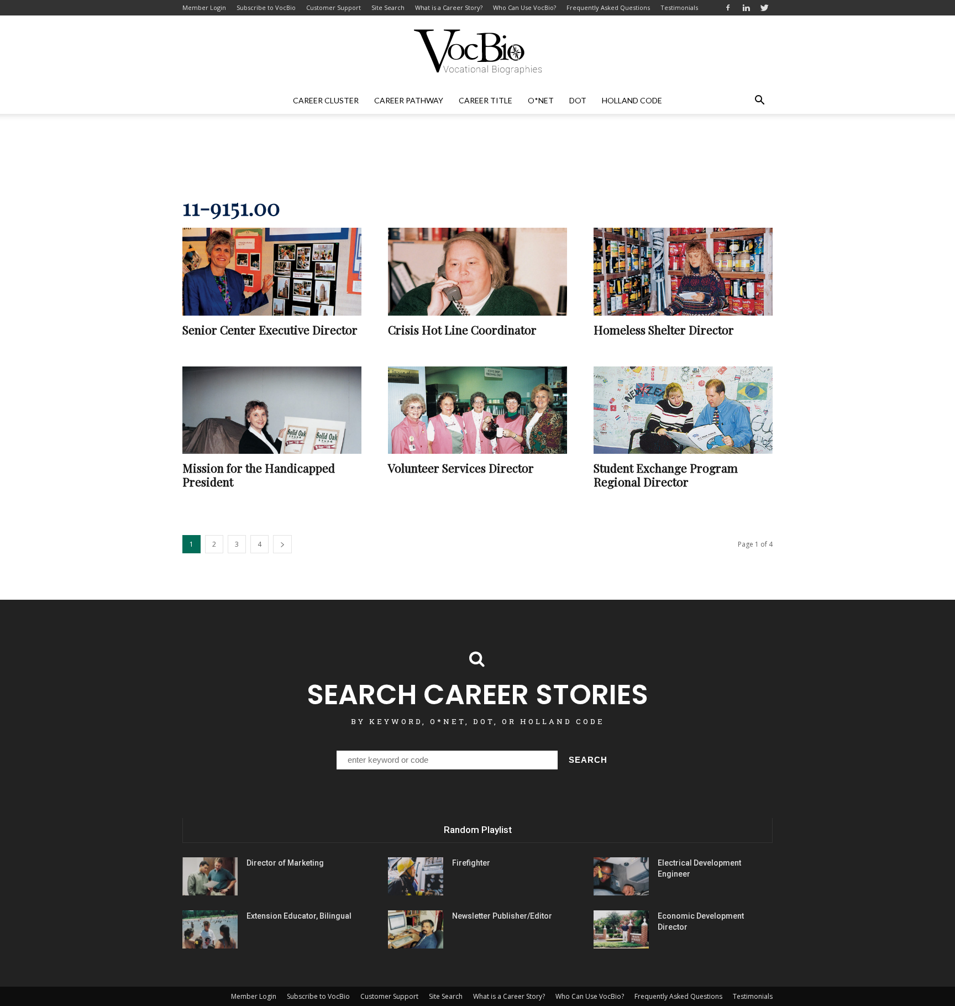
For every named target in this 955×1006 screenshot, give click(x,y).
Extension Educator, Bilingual (298, 915)
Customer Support (333, 7)
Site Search (388, 7)
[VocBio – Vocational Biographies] (477, 52)
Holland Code (632, 100)
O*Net (541, 100)
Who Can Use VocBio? (524, 7)
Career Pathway (408, 100)
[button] (759, 100)
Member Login (204, 7)
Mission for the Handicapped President (258, 474)
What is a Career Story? (448, 7)
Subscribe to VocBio (266, 7)
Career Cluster (326, 100)
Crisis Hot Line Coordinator (462, 329)
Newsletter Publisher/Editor (502, 915)
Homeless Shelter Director (664, 329)
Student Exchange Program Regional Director (666, 474)
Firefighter (471, 862)
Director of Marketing (285, 862)
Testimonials (679, 7)
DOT (577, 100)
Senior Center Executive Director (270, 329)
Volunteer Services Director (461, 467)
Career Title (485, 100)
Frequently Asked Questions (608, 7)
